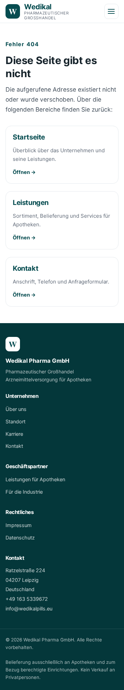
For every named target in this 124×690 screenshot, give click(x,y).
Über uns (16, 409)
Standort (15, 422)
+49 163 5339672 (27, 599)
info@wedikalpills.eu (29, 609)
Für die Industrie (24, 492)
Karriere (14, 434)
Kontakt (14, 446)
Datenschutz (20, 538)
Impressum (19, 525)
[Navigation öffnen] (111, 11)
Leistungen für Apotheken (35, 479)
